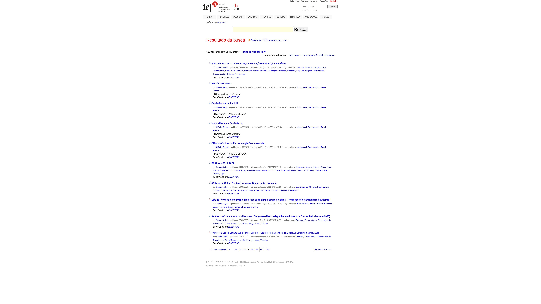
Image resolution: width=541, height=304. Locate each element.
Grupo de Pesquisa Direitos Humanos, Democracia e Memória (273, 190)
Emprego (299, 220)
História (225, 190)
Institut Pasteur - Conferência (227, 123)
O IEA (209, 17)
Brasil (227, 71)
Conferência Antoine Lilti (224, 103)
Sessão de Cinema (221, 83)
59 (257, 250)
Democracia (242, 190)
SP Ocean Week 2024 (222, 163)
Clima (243, 207)
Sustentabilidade (253, 170)
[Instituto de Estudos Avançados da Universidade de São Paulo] (236, 6)
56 (245, 250)
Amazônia (291, 71)
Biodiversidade (321, 170)
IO (305, 170)
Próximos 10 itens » (323, 250)
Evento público (320, 67)
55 (240, 250)
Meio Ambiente (237, 71)
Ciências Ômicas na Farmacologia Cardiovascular (238, 143)
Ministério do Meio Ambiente (255, 71)
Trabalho (264, 224)
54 (236, 250)
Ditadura (232, 190)
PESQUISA (224, 17)
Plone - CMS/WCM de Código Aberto (221, 262)
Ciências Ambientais (304, 67)
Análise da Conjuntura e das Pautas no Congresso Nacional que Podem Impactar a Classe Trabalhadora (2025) (270, 216)
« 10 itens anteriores (218, 250)
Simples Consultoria (238, 265)
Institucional (302, 87)
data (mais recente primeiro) (303, 55)
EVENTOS (252, 17)
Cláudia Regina (222, 87)
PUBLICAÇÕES (310, 17)
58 (252, 250)
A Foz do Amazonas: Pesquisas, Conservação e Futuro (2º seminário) (248, 63)
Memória (312, 187)
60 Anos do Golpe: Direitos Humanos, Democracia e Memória (244, 183)
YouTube (304, 1)
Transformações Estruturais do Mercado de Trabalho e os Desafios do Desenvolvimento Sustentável (265, 233)
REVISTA (267, 17)
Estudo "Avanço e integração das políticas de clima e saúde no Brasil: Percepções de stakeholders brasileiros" (270, 200)
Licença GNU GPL (286, 262)
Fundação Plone (255, 262)
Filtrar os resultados (252, 52)
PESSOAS (237, 17)
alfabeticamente (327, 55)
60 (261, 250)
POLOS (326, 17)
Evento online (218, 71)
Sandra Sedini (222, 67)
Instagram (314, 1)
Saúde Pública (234, 207)
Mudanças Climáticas (277, 71)
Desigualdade (253, 224)
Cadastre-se (294, 1)
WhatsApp (324, 1)
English (333, 1)
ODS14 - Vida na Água (235, 170)
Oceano (310, 170)
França (216, 91)
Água (222, 174)
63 (268, 250)
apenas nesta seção (312, 10)
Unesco (216, 174)
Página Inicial (221, 22)
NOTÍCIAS (281, 17)
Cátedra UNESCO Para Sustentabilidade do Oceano (282, 170)
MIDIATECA (295, 17)
